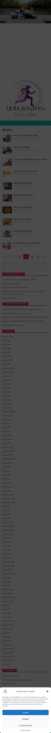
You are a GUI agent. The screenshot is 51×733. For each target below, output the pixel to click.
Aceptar (26, 712)
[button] (47, 691)
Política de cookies (26, 730)
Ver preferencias (25, 725)
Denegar (25, 719)
